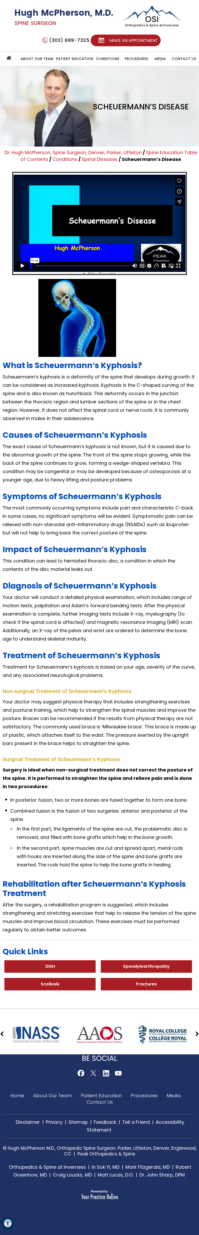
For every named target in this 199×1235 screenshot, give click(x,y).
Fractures (146, 984)
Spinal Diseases (100, 159)
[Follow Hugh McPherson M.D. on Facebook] (81, 1073)
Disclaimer (28, 1122)
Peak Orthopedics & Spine (106, 1154)
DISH (50, 966)
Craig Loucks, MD (72, 1175)
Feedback (105, 1122)
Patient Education (74, 58)
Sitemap (78, 1122)
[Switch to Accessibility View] (7, 1223)
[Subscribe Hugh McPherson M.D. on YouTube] (118, 1073)
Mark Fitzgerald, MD (147, 1167)
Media (160, 58)
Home (9, 59)
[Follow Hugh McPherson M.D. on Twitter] (93, 1073)
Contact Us (184, 58)
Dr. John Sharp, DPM (162, 1175)
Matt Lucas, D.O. (115, 1175)
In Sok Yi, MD (105, 1167)
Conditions (107, 58)
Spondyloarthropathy (146, 966)
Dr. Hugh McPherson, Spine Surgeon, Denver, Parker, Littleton (73, 152)
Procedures (145, 1095)
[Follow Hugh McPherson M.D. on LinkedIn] (105, 1073)
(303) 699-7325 (69, 40)
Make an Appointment (133, 40)
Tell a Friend (136, 1122)
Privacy (54, 1122)
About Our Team (36, 58)
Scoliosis (50, 984)
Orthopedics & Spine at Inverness (47, 1167)
